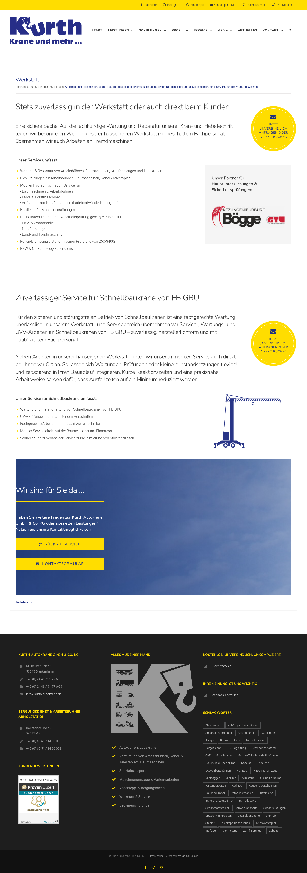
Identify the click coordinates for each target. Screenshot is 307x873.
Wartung (241, 86)
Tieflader (211, 830)
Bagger (209, 740)
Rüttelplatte (265, 793)
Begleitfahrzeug (255, 740)
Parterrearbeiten (215, 785)
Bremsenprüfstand (95, 86)
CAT (208, 755)
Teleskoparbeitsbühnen (235, 823)
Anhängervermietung (218, 732)
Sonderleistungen (274, 808)
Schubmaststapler (217, 808)
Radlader (237, 785)
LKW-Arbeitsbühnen (218, 770)
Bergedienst (213, 748)
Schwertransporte (246, 808)
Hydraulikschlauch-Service (149, 86)
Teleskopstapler (266, 823)
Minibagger (212, 778)
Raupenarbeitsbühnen (263, 785)
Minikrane (248, 778)
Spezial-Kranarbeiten (218, 815)
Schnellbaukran (248, 800)
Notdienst (172, 86)
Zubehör (274, 830)
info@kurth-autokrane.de (43, 694)
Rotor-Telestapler (242, 793)
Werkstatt (27, 79)
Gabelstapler (224, 755)
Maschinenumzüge (265, 770)
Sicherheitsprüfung (203, 86)
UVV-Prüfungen (225, 86)
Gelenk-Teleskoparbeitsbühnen (258, 755)
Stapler (209, 823)
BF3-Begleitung (236, 748)
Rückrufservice (221, 666)
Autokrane (268, 732)
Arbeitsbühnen (74, 86)
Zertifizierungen (253, 830)
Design (194, 856)
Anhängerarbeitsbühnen (243, 725)
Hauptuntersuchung (119, 86)
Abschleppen (213, 725)
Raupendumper (215, 793)
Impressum (156, 856)
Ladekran (263, 763)
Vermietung (229, 830)
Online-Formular (270, 778)
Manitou (242, 770)
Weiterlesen (22, 602)
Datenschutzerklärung (177, 856)
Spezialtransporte (249, 815)
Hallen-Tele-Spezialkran (220, 763)
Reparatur (185, 86)
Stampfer (272, 815)
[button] (290, 30)
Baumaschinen (230, 740)
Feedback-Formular (224, 695)
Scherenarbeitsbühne (219, 800)
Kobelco (246, 763)
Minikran (230, 778)
